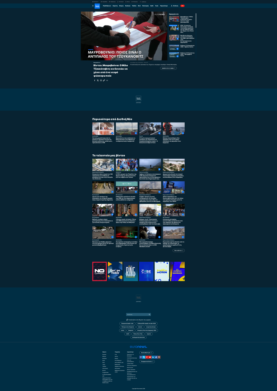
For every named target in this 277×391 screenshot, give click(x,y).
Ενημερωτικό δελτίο (146, 361)
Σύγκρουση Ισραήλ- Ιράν (127, 323)
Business (127, 6)
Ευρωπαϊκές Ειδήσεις (98, 172)
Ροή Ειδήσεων (107, 6)
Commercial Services (132, 358)
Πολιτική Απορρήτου (132, 365)
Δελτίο (116, 356)
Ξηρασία (149, 333)
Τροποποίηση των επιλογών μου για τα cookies (132, 378)
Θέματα (104, 352)
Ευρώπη (115, 6)
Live (182, 5)
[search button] (140, 2)
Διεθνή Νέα (95, 136)
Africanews (117, 368)
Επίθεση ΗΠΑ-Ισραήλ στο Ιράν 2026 (147, 323)
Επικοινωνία (130, 367)
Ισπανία (140, 327)
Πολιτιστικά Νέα (143, 172)
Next (139, 6)
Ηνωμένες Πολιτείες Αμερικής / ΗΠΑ (146, 330)
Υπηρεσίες (117, 352)
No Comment (95, 194)
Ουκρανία (130, 330)
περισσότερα (130, 352)
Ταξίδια (134, 6)
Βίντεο (104, 370)
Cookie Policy (130, 363)
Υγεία (156, 6)
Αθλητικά (118, 172)
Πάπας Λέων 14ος (138, 333)
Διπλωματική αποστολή (138, 337)
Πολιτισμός (145, 6)
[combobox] (147, 2)
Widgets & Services (119, 366)
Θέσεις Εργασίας (131, 369)
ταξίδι (127, 333)
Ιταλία (122, 330)
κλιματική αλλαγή (151, 327)
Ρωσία (141, 136)
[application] (124, 36)
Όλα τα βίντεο (178, 250)
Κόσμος (121, 6)
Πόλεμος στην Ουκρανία (128, 327)
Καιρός (116, 358)
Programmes (105, 372)
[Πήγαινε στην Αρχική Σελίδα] (97, 6)
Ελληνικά (96, 1)
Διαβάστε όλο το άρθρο (168, 68)
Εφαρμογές (117, 364)
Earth (151, 6)
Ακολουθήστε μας (119, 362)
